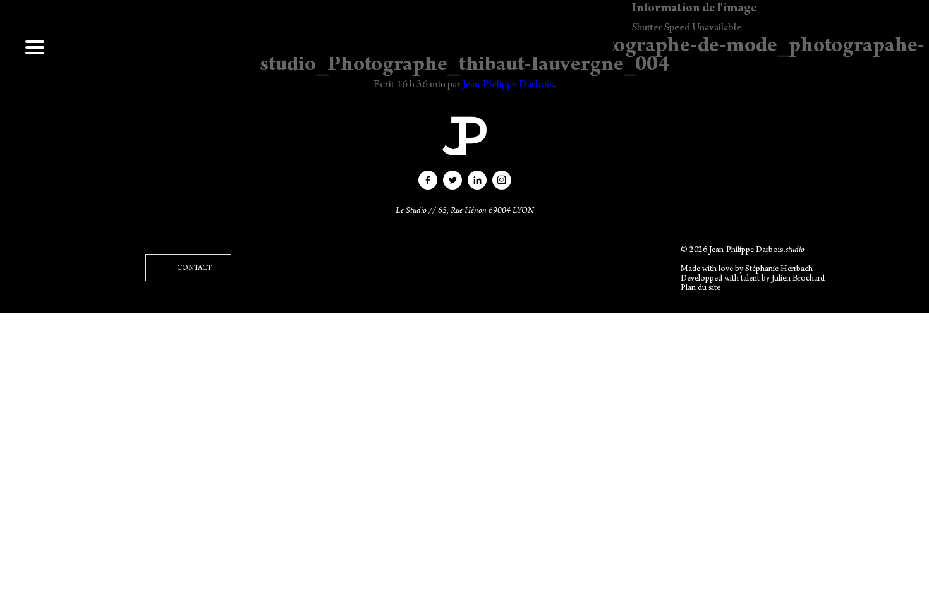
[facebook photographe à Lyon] (427, 185)
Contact (194, 268)
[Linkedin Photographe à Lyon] (477, 185)
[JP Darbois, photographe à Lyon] (464, 136)
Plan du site (700, 288)
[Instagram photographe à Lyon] (501, 185)
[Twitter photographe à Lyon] (452, 185)
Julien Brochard (798, 279)
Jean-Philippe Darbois (508, 85)
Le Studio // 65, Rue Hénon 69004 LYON (465, 211)
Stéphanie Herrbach (779, 269)
